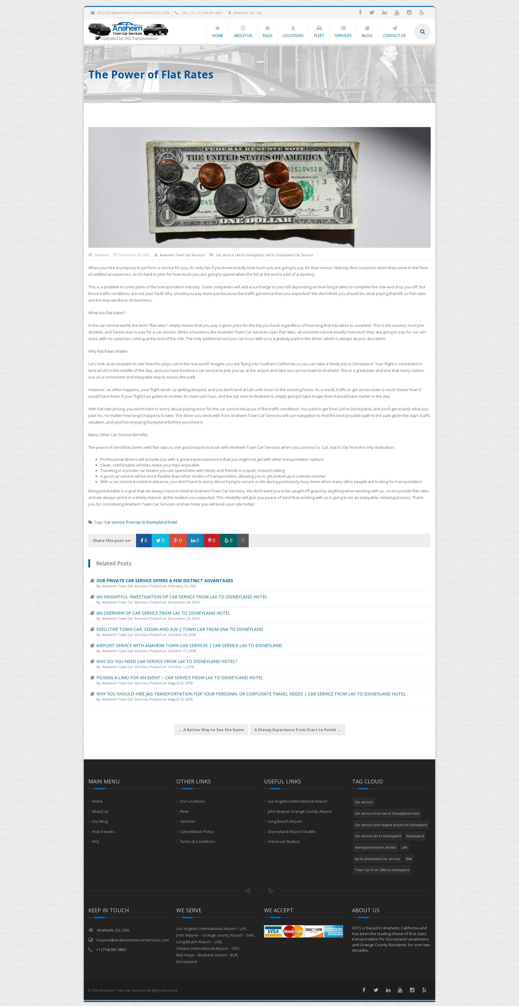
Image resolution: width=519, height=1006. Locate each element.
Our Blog (100, 821)
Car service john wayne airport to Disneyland (391, 824)
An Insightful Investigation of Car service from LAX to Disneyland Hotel (181, 597)
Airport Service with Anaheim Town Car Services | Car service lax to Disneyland (189, 645)
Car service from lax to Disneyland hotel (141, 522)
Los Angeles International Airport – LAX (211, 928)
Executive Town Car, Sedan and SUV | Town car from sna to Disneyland (179, 629)
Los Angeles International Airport (297, 801)
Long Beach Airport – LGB (199, 941)
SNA (409, 858)
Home (97, 801)
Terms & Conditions (197, 841)
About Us (100, 811)
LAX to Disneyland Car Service (289, 255)
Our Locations (192, 801)
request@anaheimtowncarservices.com (133, 13)
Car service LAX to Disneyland (239, 255)
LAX (404, 847)
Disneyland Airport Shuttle (291, 831)
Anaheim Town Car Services (182, 255)
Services (188, 821)
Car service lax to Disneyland (378, 836)
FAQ (95, 841)
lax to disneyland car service (377, 858)
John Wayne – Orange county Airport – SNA (215, 935)
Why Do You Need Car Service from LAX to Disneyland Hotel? (166, 661)
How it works (103, 831)
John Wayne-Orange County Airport (300, 811)
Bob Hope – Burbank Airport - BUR (207, 955)
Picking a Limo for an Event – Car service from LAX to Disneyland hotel (179, 677)
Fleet (184, 811)
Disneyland (415, 836)
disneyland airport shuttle (375, 847)
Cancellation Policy (197, 831)
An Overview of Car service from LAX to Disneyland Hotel (163, 613)
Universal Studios (284, 841)
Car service (364, 802)
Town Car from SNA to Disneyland (382, 870)
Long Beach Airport (285, 821)
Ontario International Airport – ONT (207, 948)
